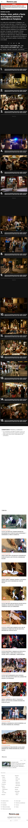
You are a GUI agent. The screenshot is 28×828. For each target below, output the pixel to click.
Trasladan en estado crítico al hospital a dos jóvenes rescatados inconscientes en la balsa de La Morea (13, 7)
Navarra (3, 775)
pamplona (9, 49)
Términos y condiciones (16, 429)
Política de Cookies (6, 807)
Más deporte (18, 785)
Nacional (17, 787)
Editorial (3, 787)
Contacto (4, 802)
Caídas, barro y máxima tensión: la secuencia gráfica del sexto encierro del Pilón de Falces (14, 581)
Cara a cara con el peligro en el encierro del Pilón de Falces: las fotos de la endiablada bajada (14, 557)
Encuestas (4, 792)
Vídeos (17, 794)
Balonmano (18, 782)
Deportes (17, 775)
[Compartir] (9, 43)
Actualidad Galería (14, 762)
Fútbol (17, 777)
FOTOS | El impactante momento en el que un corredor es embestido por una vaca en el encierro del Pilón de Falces (13, 629)
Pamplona (4, 784)
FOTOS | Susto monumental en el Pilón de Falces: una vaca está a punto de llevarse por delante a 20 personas (14, 677)
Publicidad (4, 804)
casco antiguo (21, 49)
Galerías (4, 510)
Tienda (17, 807)
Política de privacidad (6, 809)
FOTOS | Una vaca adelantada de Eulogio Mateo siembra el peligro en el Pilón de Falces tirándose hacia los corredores (14, 605)
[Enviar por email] (19, 43)
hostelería (14, 49)
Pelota (17, 780)
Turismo (17, 804)
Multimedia (17, 791)
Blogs (3, 791)
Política (3, 777)
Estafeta (4, 49)
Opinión (3, 786)
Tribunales (4, 780)
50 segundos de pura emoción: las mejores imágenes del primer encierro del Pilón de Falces (13, 749)
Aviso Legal (18, 800)
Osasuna (3, 794)
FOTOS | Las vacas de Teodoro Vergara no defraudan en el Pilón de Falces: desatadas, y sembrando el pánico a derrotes (14, 533)
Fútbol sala (18, 783)
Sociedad (4, 782)
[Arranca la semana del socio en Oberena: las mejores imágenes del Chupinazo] (14, 713)
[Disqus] (14, 455)
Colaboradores (5, 789)
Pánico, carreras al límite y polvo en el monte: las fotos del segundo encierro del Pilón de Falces (13, 701)
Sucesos (3, 778)
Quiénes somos (5, 800)
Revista (16, 789)
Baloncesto (18, 778)
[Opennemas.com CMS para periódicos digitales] (14, 818)
